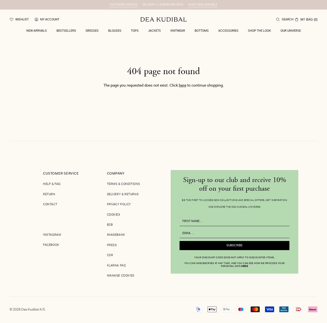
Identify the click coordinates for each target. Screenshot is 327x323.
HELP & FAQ (52, 184)
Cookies (113, 214)
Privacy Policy (119, 204)
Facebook (51, 245)
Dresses (92, 30)
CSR (110, 255)
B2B (110, 224)
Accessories (228, 30)
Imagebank (116, 235)
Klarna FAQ (116, 265)
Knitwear (177, 30)
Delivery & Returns (123, 194)
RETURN (49, 194)
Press (112, 245)
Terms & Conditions (123, 184)
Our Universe (291, 30)
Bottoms (202, 30)
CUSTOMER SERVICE (124, 4)
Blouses (114, 30)
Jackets (154, 30)
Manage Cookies (121, 275)
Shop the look (259, 30)
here (182, 86)
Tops (135, 30)
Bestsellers (66, 30)
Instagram (52, 235)
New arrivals (36, 30)
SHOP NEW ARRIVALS (202, 4)
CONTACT (50, 204)
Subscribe (234, 245)
